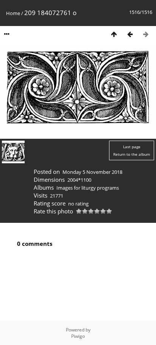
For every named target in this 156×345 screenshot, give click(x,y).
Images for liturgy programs (87, 187)
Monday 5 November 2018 (92, 172)
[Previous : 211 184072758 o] (130, 34)
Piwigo (78, 336)
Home (13, 13)
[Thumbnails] (114, 34)
